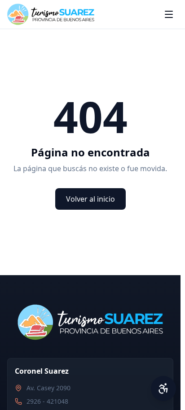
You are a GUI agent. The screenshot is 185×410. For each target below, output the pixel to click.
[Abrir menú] (169, 14)
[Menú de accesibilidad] (163, 388)
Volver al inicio (90, 199)
